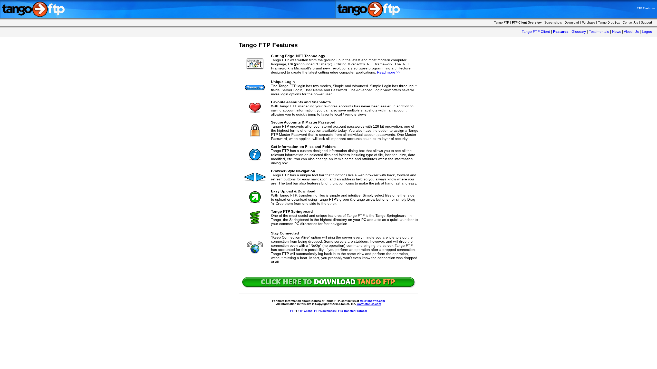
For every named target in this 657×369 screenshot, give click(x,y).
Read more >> (388, 72)
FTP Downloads (325, 310)
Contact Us (630, 22)
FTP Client (305, 310)
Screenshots (553, 22)
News (616, 31)
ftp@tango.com (372, 300)
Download (572, 22)
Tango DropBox (609, 22)
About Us (631, 31)
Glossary (579, 31)
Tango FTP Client (536, 31)
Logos (647, 31)
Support (646, 22)
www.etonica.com (369, 303)
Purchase (588, 22)
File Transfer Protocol (352, 310)
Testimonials (599, 31)
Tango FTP (501, 22)
